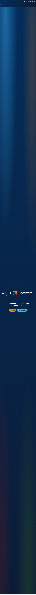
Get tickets (12, 310)
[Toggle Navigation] (1, 5)
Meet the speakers (22, 310)
